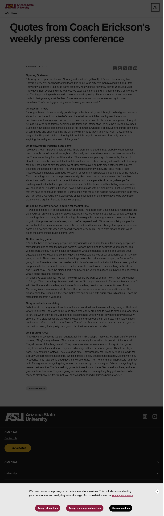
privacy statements (122, 495)
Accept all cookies (48, 508)
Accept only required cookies (85, 508)
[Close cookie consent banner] (157, 491)
